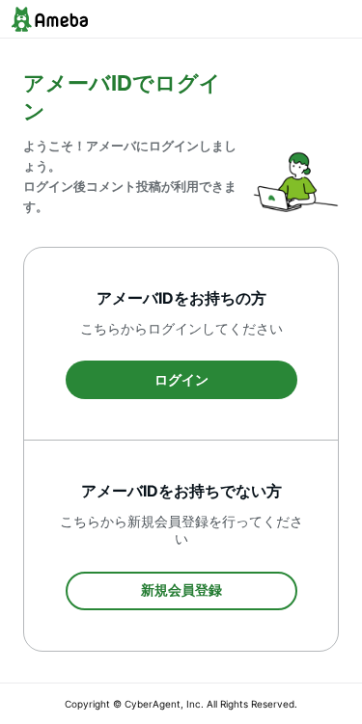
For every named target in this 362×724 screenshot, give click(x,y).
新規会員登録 (181, 589)
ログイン (181, 379)
